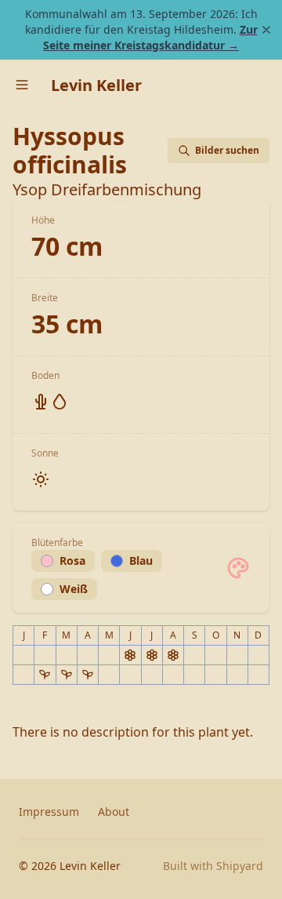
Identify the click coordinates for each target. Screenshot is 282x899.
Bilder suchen (227, 150)
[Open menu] (22, 84)
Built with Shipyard (213, 865)
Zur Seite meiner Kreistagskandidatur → (150, 37)
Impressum (49, 811)
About (113, 811)
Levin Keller (96, 85)
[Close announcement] (266, 29)
